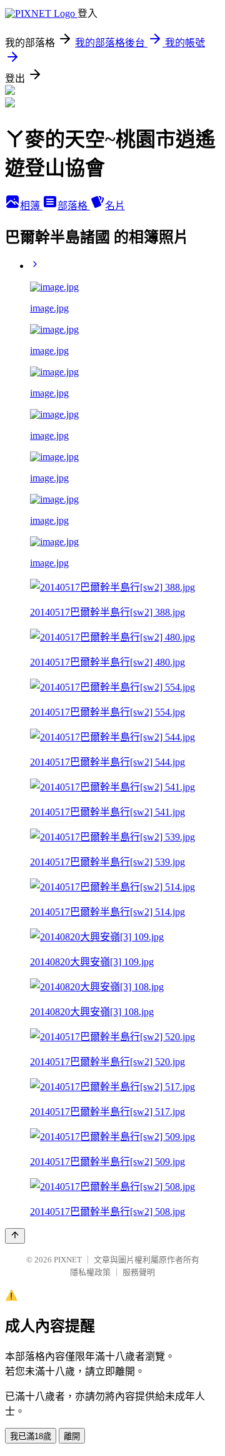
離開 (72, 1436)
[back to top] (15, 1236)
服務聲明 (138, 1272)
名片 (115, 205)
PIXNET (68, 1259)
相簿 (31, 205)
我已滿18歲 (30, 1436)
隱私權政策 (90, 1272)
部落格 (74, 205)
